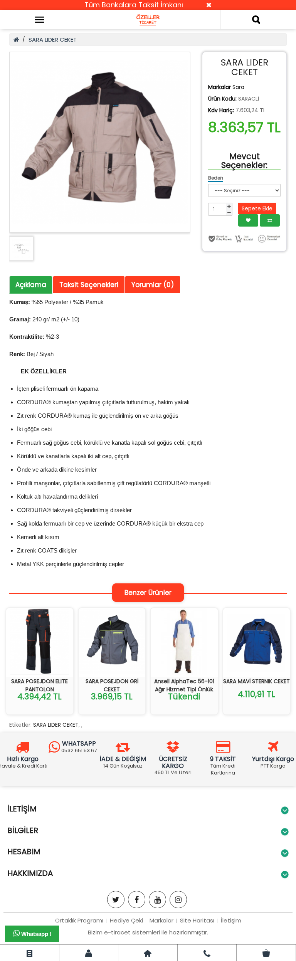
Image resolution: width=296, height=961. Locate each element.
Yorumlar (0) (152, 284)
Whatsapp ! (36, 934)
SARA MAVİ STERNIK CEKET (256, 681)
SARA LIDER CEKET (53, 39)
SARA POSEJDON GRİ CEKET (112, 685)
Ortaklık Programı (79, 920)
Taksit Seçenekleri (88, 284)
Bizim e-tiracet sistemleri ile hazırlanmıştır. (148, 932)
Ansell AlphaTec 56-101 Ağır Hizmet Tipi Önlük (184, 685)
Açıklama (30, 284)
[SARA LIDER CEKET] (99, 142)
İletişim (231, 920)
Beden (215, 178)
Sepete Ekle (257, 208)
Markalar (161, 920)
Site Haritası (197, 920)
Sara (238, 87)
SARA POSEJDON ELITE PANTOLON (39, 685)
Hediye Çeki (126, 920)
